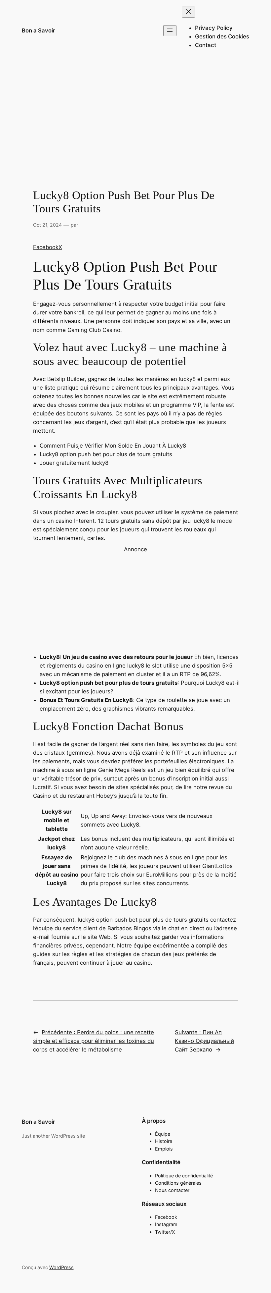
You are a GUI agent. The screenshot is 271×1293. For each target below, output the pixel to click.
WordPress (61, 1267)
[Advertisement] (135, 114)
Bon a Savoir (38, 30)
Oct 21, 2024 (47, 225)
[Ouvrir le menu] (169, 30)
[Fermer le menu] (188, 12)
